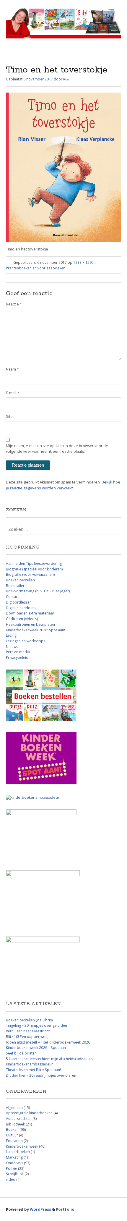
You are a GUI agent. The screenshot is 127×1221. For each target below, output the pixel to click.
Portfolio (65, 1209)
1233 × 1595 (83, 262)
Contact (12, 596)
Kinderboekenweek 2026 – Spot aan (36, 1047)
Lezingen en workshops (25, 640)
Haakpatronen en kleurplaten (30, 624)
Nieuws (12, 646)
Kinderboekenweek (22, 1146)
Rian (66, 79)
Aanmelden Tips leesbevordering (34, 563)
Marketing (14, 1157)
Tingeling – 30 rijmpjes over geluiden (36, 1025)
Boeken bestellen (20, 580)
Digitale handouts (20, 607)
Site (9, 416)
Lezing (11, 635)
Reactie (14, 304)
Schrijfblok (15, 1173)
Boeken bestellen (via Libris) (29, 1020)
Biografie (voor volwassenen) (30, 574)
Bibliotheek (15, 1124)
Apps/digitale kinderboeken (29, 1112)
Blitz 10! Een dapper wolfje (28, 1036)
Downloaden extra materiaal (30, 613)
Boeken (12, 1129)
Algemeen (14, 1107)
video (10, 1179)
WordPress (40, 1209)
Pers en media (18, 651)
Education (14, 1140)
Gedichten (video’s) (22, 618)
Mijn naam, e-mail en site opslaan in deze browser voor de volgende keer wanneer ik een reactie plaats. (57, 448)
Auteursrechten (19, 1118)
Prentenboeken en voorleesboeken (35, 268)
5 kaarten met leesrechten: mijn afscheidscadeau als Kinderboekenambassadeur (49, 1061)
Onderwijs (14, 1162)
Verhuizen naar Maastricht (28, 1031)
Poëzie (11, 1168)
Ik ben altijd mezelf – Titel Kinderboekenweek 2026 (48, 1042)
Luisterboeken (18, 1151)
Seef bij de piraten (21, 1053)
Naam (12, 369)
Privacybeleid (17, 657)
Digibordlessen (19, 602)
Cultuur (12, 1135)
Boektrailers (16, 585)
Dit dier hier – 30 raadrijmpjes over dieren (41, 1075)
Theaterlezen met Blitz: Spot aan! (33, 1069)
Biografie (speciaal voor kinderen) (34, 569)
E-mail (12, 392)
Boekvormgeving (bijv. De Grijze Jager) (38, 590)
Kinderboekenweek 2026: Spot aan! (35, 630)
